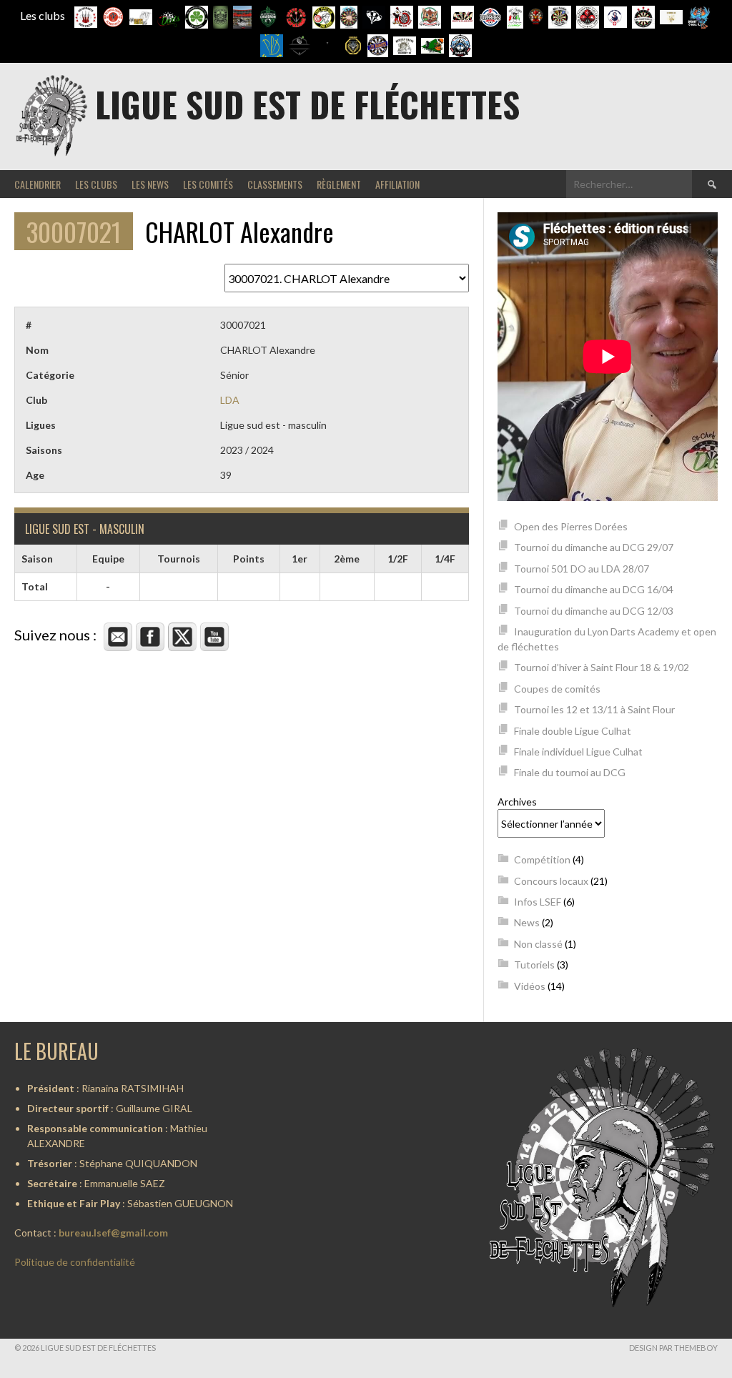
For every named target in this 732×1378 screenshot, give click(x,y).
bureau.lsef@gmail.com (113, 1232)
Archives (517, 801)
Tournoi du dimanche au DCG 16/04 (593, 589)
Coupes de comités (557, 689)
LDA (229, 400)
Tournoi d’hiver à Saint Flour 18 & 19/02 (601, 667)
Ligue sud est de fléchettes (307, 104)
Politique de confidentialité (74, 1262)
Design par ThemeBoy (673, 1347)
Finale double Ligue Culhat (572, 731)
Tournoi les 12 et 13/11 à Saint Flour (594, 709)
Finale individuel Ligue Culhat (578, 751)
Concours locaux (551, 881)
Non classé (538, 944)
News (527, 922)
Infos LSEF (537, 902)
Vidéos (529, 986)
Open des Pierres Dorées (571, 526)
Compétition (542, 859)
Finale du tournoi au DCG (569, 772)
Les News (150, 184)
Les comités (208, 184)
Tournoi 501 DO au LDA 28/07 (581, 568)
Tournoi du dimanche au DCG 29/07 (593, 547)
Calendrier (37, 184)
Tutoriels (534, 964)
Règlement (339, 184)
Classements (274, 184)
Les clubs (96, 184)
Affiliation (397, 184)
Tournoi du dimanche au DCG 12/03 (593, 611)
